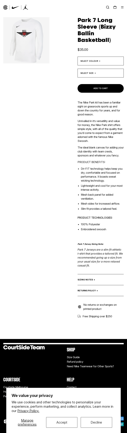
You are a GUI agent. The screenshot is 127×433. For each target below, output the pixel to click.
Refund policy (75, 361)
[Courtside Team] (15, 7)
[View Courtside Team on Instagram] (5, 421)
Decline (96, 422)
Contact (71, 387)
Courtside (11, 379)
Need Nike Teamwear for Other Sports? (90, 366)
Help (70, 379)
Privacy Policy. (28, 411)
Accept (61, 422)
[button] (107, 7)
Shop (71, 349)
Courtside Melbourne (15, 387)
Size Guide (73, 357)
